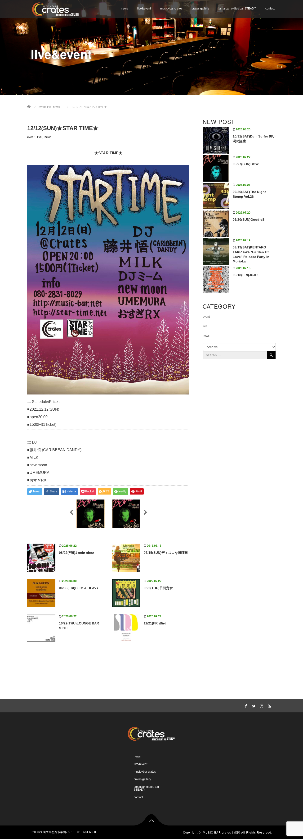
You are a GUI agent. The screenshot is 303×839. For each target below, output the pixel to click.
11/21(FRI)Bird (155, 623)
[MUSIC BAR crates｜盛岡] (56, 9)
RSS (268, 705)
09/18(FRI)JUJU (245, 275)
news (124, 8)
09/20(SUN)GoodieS (248, 219)
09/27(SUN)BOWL (247, 164)
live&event (144, 8)
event (30, 137)
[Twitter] (253, 705)
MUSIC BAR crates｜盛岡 (221, 832)
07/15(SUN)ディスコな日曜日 (166, 553)
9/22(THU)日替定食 (158, 588)
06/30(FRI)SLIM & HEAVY (78, 588)
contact (270, 8)
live (39, 137)
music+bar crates (171, 8)
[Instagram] (260, 705)
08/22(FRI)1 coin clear (76, 553)
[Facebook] (245, 705)
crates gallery (200, 8)
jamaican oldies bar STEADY (237, 8)
